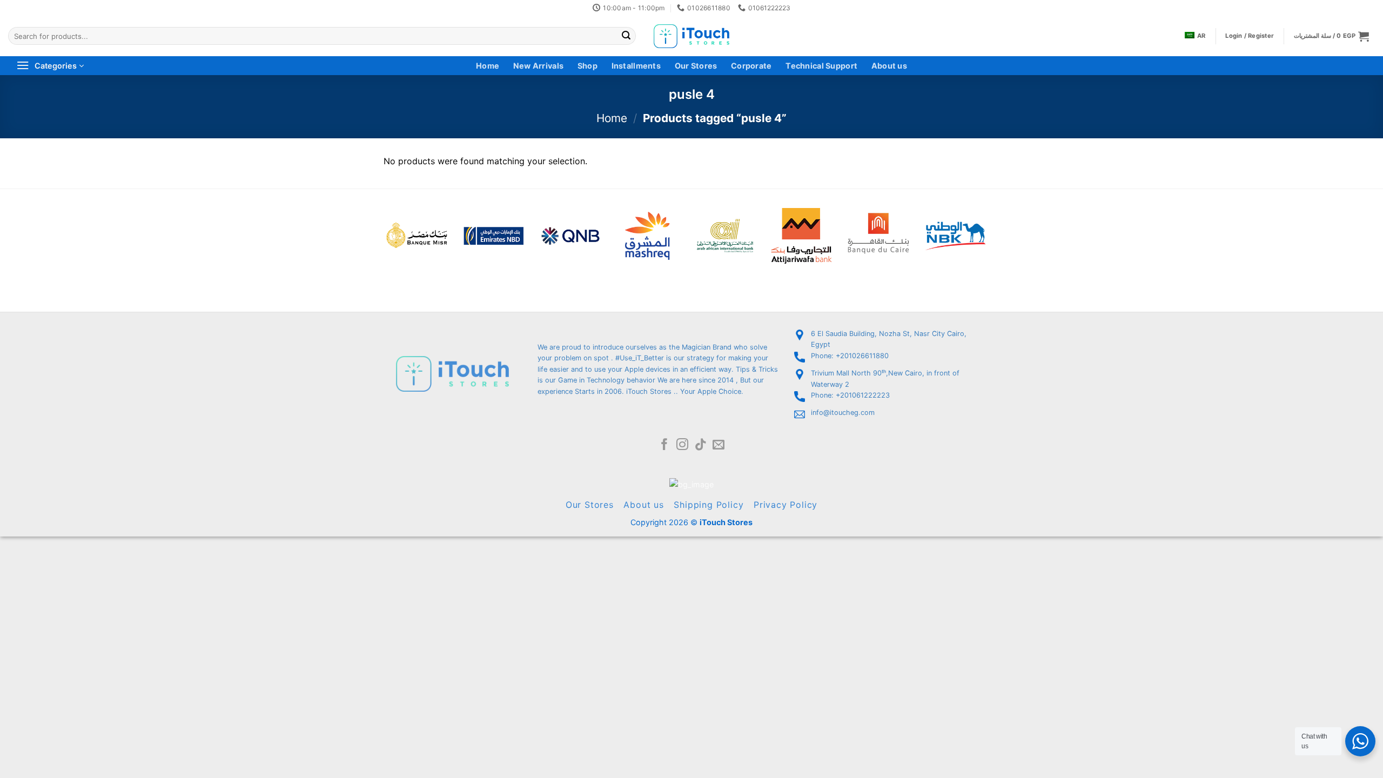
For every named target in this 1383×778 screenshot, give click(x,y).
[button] (1331, 36)
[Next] (997, 221)
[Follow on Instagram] (682, 445)
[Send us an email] (718, 445)
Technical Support (821, 65)
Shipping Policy (708, 504)
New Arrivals (538, 65)
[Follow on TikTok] (701, 445)
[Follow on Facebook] (664, 445)
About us (889, 65)
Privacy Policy (785, 504)
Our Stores (696, 65)
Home (487, 65)
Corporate (751, 65)
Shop (587, 65)
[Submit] (626, 36)
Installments (636, 65)
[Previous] (369, 221)
